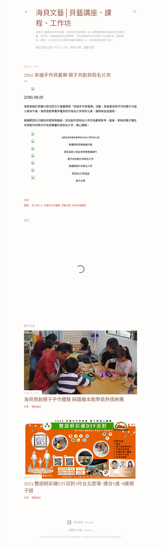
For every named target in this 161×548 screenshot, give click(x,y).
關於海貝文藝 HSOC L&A (52, 47)
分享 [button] (26, 200)
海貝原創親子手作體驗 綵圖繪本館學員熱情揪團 (74, 399)
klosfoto (88, 530)
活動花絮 (88, 47)
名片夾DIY (37, 205)
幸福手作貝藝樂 (52, 205)
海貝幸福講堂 (79, 205)
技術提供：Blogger (83, 522)
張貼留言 (36, 406)
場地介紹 (75, 47)
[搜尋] (134, 11)
